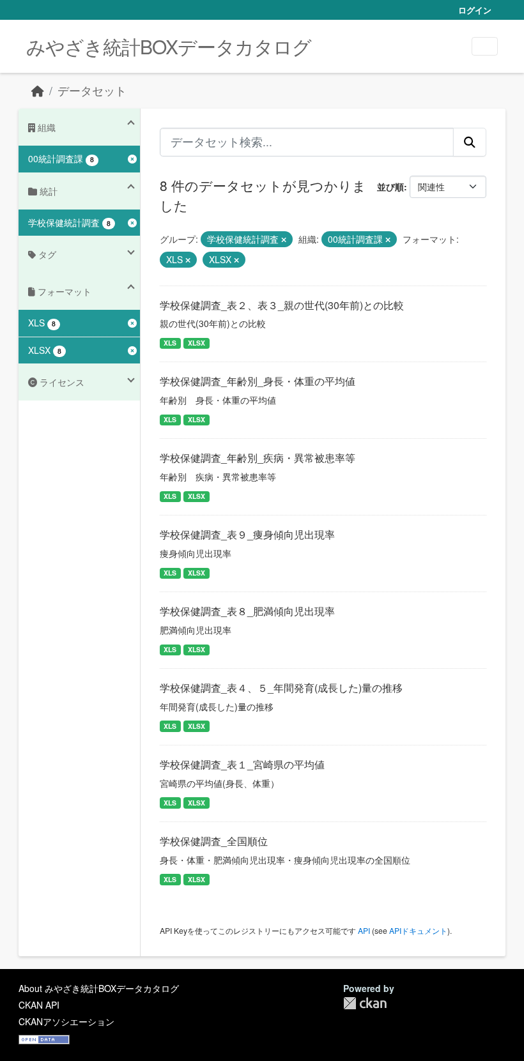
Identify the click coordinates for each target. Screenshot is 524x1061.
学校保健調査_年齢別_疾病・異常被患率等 (257, 457)
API (364, 930)
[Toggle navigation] (485, 46)
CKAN (365, 1003)
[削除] (283, 239)
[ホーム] (37, 90)
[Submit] (469, 142)
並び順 (390, 186)
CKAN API (39, 1004)
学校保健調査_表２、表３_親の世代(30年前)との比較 (282, 305)
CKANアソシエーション (66, 1021)
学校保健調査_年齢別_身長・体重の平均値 (257, 381)
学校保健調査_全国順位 (214, 841)
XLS (170, 342)
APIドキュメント (418, 930)
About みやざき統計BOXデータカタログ (99, 988)
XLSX (196, 342)
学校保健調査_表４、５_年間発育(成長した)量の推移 (281, 687)
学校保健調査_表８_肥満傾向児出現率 (247, 611)
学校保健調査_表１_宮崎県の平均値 (242, 764)
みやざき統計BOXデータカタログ (168, 46)
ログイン (474, 10)
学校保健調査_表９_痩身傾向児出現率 (247, 534)
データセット (92, 90)
